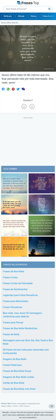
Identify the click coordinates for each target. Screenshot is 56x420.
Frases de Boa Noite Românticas (20, 328)
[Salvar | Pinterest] (13, 89)
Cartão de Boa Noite (13, 383)
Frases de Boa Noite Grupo (17, 371)
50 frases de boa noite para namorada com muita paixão (26, 351)
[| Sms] (23, 89)
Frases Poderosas (12, 365)
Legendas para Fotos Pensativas (20, 295)
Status (33, 16)
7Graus (26, 406)
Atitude (21, 16)
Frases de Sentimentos (15, 289)
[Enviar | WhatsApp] (8, 89)
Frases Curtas (10, 277)
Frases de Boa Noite (13, 271)
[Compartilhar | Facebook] (3, 89)
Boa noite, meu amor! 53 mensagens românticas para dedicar (22, 315)
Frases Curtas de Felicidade (18, 283)
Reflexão (8, 16)
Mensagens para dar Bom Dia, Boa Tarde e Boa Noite (28, 342)
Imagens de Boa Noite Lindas (18, 377)
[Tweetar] (18, 89)
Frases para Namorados (15, 301)
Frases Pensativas (12, 307)
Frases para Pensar (13, 322)
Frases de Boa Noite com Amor (19, 389)
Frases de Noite (11, 334)
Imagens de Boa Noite (14, 359)
